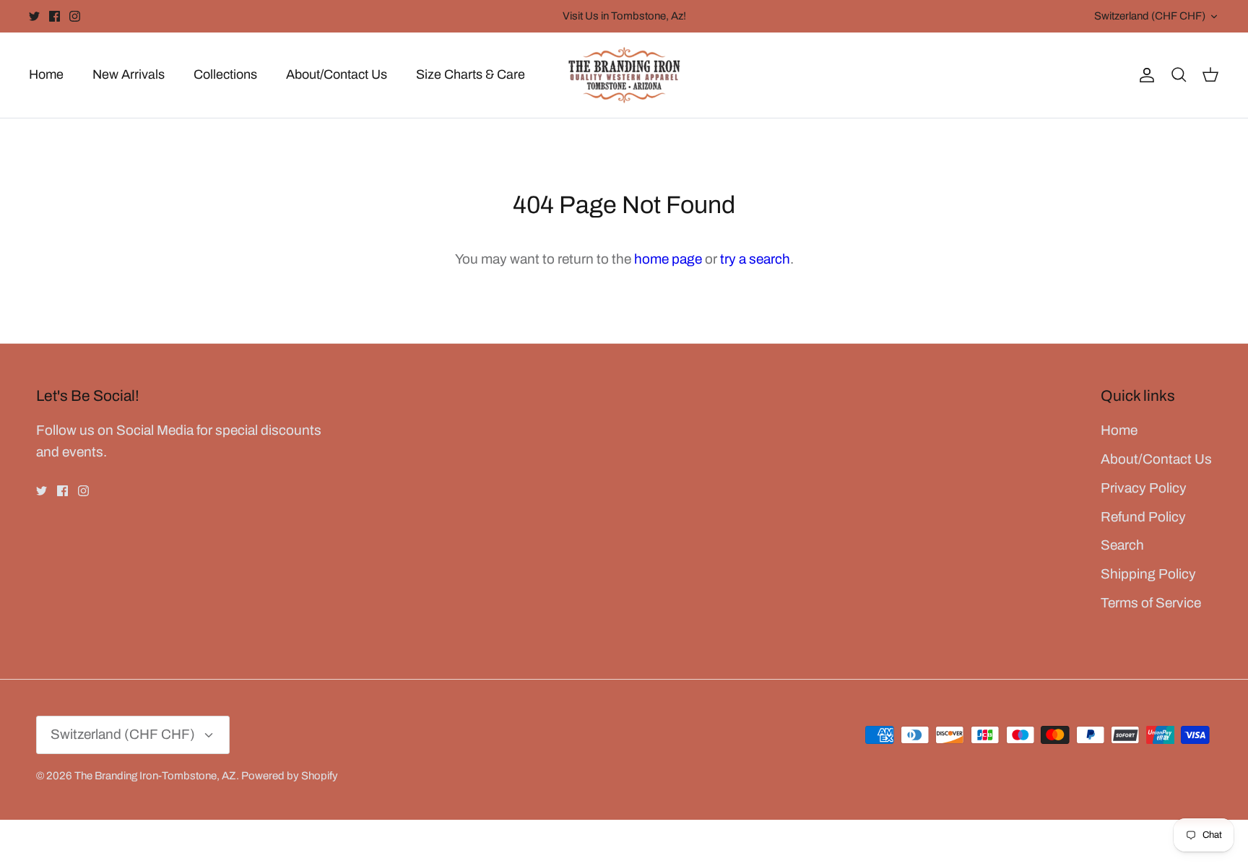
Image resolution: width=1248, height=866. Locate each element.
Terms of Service (1151, 602)
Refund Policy (1143, 516)
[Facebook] (54, 16)
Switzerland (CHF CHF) (1149, 16)
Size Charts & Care (470, 74)
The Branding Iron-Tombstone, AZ (155, 775)
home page (668, 259)
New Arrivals (128, 74)
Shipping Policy (1148, 573)
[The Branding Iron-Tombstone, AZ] (624, 75)
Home (46, 74)
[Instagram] (74, 16)
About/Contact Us (336, 74)
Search (1122, 545)
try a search (755, 259)
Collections (225, 74)
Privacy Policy (1144, 487)
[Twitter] (34, 16)
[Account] (1144, 75)
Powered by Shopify (289, 775)
